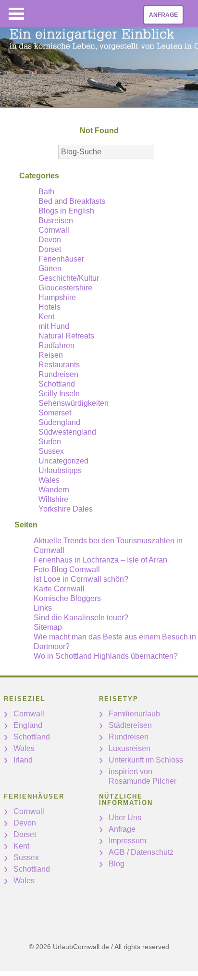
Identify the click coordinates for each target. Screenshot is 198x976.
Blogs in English (66, 211)
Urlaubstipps (60, 470)
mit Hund (53, 326)
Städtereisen (130, 725)
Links (43, 608)
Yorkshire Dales (65, 509)
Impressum (127, 841)
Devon (49, 240)
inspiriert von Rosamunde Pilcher (142, 776)
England (27, 725)
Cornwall (53, 230)
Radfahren (56, 345)
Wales (49, 480)
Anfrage (163, 15)
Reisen (50, 355)
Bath (46, 192)
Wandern (53, 490)
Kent (46, 317)
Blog (116, 864)
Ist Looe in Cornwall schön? (81, 579)
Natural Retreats (66, 336)
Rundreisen (58, 374)
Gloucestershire (65, 288)
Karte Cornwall (59, 589)
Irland (23, 760)
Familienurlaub (134, 714)
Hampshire (57, 297)
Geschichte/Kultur (68, 278)
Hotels (49, 307)
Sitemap (48, 627)
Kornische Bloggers (67, 598)
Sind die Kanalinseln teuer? (81, 617)
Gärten (50, 268)
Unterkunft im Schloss (146, 760)
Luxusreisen (129, 748)
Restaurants (59, 365)
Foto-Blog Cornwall (67, 569)
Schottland (56, 384)
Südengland (59, 422)
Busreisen (55, 220)
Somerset (54, 413)
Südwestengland (67, 432)
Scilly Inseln (59, 393)
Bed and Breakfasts (71, 201)
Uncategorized (63, 461)
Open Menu (16, 14)
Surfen (49, 442)
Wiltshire (53, 499)
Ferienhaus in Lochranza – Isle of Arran (100, 560)
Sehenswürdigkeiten (73, 403)
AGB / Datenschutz (141, 852)
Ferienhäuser (61, 259)
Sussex (51, 451)
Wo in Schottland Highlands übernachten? (106, 656)
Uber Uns (125, 817)
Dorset (49, 249)
